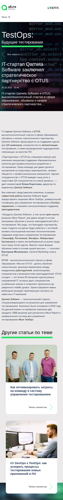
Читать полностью (38, 407)
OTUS (37, 131)
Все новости (13, 54)
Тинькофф (8, 238)
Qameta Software (23, 187)
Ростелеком (21, 238)
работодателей (24, 270)
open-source (52, 214)
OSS (14, 312)
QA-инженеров (14, 145)
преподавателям (11, 209)
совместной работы (12, 196)
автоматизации (50, 145)
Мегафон (33, 238)
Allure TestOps (25, 319)
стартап (8, 131)
